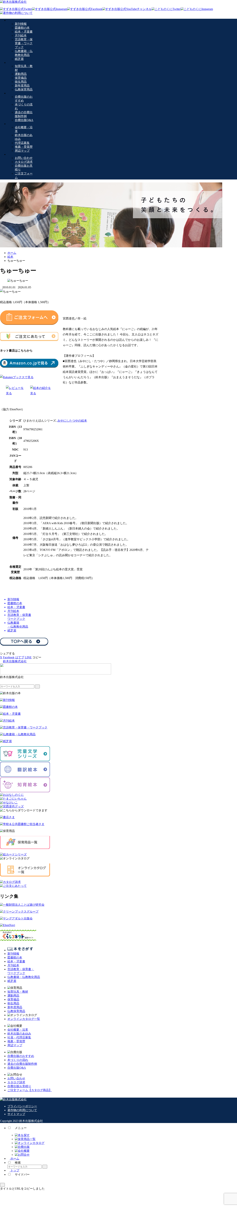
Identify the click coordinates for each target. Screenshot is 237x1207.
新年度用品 (14, 1007)
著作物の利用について (22, 1110)
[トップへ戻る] (2, 1185)
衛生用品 (13, 1003)
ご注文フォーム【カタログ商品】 (29, 1090)
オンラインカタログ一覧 (23, 1018)
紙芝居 (11, 980)
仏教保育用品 (16, 1011)
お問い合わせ (16, 1078)
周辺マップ (14, 1045)
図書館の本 (14, 957)
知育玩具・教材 (17, 991)
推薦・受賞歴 (16, 1041)
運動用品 (13, 995)
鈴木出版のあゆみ (19, 1033)
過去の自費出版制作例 (22, 1063)
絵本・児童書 (16, 961)
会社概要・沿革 (17, 1029)
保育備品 (13, 999)
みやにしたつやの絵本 (72, 420)
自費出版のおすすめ (20, 1056)
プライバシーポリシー (22, 1106)
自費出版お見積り (19, 1086)
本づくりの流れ (17, 1059)
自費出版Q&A (16, 1067)
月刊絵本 (13, 965)
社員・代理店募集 (19, 1037)
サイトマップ (16, 1114)
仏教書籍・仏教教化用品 (23, 977)
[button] (36, 657)
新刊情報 (13, 953)
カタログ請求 (16, 1082)
